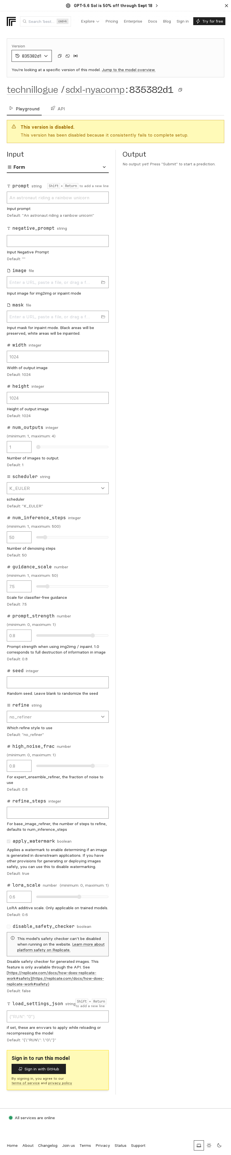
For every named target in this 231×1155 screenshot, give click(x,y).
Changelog (47, 1145)
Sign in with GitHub (42, 1068)
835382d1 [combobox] (31, 56)
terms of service (26, 1083)
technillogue (32, 89)
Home (12, 1145)
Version (18, 46)
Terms (85, 1145)
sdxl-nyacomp (95, 89)
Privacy (102, 1145)
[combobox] (45, 21)
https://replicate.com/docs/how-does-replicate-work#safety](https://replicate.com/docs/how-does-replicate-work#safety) (55, 978)
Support (138, 1145)
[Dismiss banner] (226, 5)
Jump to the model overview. (129, 69)
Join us (68, 1145)
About (28, 1145)
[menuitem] (90, 21)
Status (120, 1145)
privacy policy (60, 1083)
